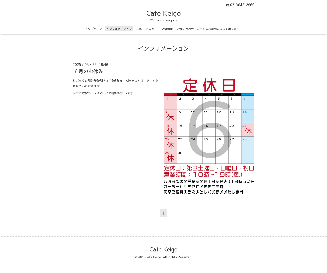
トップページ (93, 29)
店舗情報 (167, 29)
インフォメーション (119, 29)
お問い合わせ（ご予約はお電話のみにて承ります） (209, 29)
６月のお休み (88, 71)
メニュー (151, 29)
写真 (139, 29)
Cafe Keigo (163, 13)
